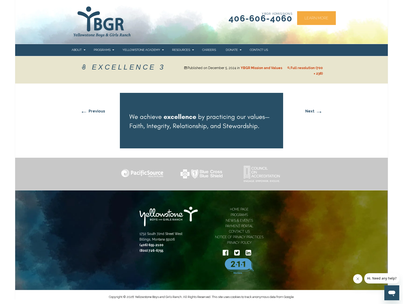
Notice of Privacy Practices (239, 237)
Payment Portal (239, 226)
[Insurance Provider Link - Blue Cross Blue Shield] (201, 173)
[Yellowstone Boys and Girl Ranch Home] (102, 22)
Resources (181, 50)
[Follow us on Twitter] (237, 253)
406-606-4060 (260, 19)
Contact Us (259, 50)
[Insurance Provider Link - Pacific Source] (142, 174)
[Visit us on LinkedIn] (248, 253)
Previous (92, 111)
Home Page (239, 209)
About (77, 50)
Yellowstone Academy (141, 50)
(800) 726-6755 (151, 250)
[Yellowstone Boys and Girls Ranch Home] (168, 219)
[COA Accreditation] (261, 174)
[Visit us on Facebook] (225, 253)
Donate (232, 50)
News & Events (239, 220)
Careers (209, 50)
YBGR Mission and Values (261, 68)
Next (314, 111)
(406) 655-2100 (151, 245)
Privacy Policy (239, 243)
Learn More (316, 18)
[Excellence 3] (201, 120)
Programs (102, 50)
